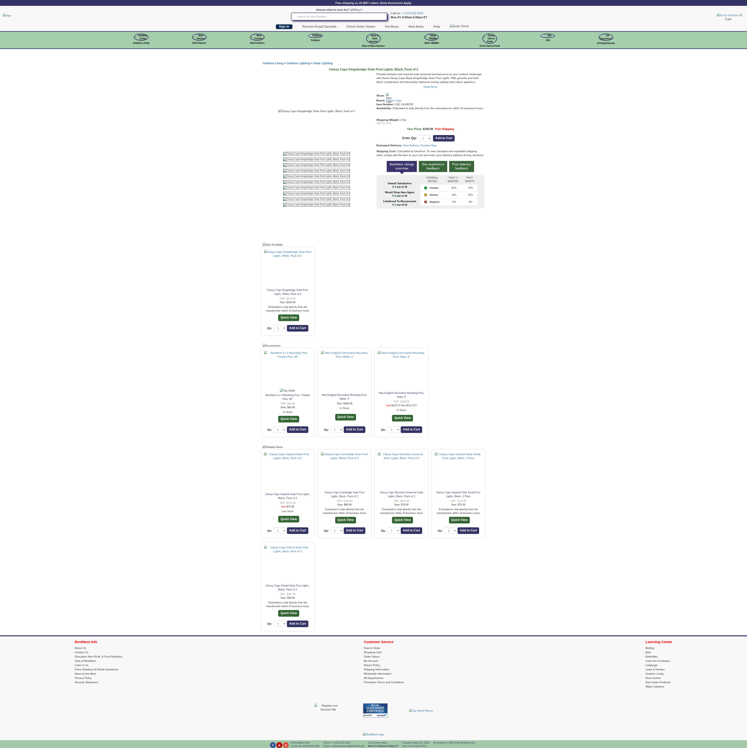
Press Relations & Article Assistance (96, 669)
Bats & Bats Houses (373, 46)
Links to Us (81, 665)
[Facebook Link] (273, 745)
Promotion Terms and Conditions (384, 682)
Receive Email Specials (319, 26)
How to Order (372, 648)
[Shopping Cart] (728, 15)
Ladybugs (651, 665)
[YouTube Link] (279, 745)
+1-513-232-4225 (412, 13)
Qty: (269, 328)
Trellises (315, 40)
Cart (728, 19)
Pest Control (653, 678)
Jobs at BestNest (85, 660)
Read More (430, 86)
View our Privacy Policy (414, 746)
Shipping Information (376, 669)
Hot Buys (392, 26)
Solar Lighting (323, 63)
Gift (548, 40)
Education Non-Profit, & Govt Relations (98, 656)
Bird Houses (199, 43)
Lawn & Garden (655, 669)
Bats (648, 652)
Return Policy (372, 665)
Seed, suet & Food (490, 46)
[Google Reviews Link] (286, 745)
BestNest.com (468, 742)
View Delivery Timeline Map (420, 145)
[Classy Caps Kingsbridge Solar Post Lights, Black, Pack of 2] (316, 154)
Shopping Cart (372, 652)
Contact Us (81, 652)
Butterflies (651, 656)
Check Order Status (360, 26)
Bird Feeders (257, 43)
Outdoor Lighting (298, 63)
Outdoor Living (141, 43)
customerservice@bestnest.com (347, 746)
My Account (371, 660)
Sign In (284, 26)
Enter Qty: (409, 138)
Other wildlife (431, 43)
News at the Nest (85, 673)
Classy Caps (394, 100)
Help (436, 26)
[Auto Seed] (459, 27)
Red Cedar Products (658, 682)
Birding (649, 648)
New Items (416, 26)
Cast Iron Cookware (657, 660)
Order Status (372, 656)
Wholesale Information (377, 673)
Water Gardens (654, 686)
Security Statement (86, 682)
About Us (80, 648)
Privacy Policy (83, 678)
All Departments (606, 43)
